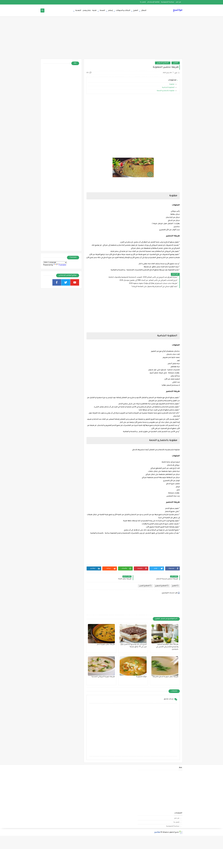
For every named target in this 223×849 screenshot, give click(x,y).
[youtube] (74, 282)
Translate (62, 265)
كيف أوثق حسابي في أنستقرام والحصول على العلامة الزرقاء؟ (154, 287)
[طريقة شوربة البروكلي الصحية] (101, 666)
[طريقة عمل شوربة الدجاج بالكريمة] (164, 666)
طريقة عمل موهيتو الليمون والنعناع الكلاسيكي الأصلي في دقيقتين (167, 647)
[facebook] (56, 282)
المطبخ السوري (162, 63)
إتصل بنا (143, 2)
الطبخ (135, 10)
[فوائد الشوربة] (133, 666)
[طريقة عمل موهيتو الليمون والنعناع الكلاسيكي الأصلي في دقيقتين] (164, 633)
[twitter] (65, 282)
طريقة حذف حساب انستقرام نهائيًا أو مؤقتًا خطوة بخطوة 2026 (153, 283)
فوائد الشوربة (141, 677)
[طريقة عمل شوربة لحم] (101, 633)
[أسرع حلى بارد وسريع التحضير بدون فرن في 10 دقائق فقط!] (133, 633)
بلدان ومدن (87, 10)
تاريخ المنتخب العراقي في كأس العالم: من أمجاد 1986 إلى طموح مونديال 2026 (148, 280)
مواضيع (177, 10)
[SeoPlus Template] (180, 832)
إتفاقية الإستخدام (153, 2)
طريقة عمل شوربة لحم (106, 644)
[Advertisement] (111, 39)
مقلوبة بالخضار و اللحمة (165, 91)
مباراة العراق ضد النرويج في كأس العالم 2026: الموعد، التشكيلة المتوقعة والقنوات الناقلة (143, 277)
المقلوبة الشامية (168, 87)
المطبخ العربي (144, 586)
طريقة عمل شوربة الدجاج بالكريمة (165, 677)
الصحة (102, 10)
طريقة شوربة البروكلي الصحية (103, 677)
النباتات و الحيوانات (123, 10)
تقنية (94, 10)
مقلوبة (171, 84)
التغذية (78, 10)
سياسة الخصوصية (167, 2)
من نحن (178, 2)
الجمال (143, 10)
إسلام (110, 10)
